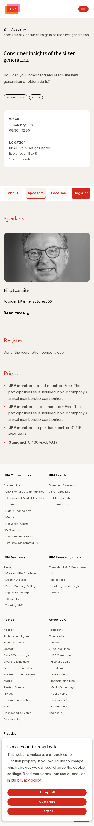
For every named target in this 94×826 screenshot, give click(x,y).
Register (81, 193)
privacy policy (29, 780)
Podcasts (55, 592)
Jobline (54, 642)
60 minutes (12, 598)
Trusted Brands (14, 687)
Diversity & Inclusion (17, 661)
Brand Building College (21, 586)
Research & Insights (17, 699)
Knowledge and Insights (65, 586)
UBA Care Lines (59, 648)
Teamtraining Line (63, 680)
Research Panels (16, 523)
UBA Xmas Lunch (60, 504)
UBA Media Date (60, 498)
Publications (57, 579)
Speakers (36, 193)
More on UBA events (62, 485)
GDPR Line (58, 674)
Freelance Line (60, 661)
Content (10, 504)
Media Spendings (63, 687)
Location (58, 193)
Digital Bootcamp (17, 592)
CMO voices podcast (19, 536)
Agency (9, 629)
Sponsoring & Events (17, 712)
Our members (58, 706)
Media (9, 517)
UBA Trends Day (59, 491)
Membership (57, 636)
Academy (18, 29)
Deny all (47, 811)
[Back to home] (12, 9)
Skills (7, 706)
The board (56, 712)
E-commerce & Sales (18, 668)
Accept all (47, 792)
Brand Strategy (14, 642)
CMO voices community (21, 542)
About (13, 193)
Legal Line (57, 668)
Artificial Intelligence (17, 636)
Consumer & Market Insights (24, 498)
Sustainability (13, 719)
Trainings (10, 566)
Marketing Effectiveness (20, 674)
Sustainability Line (63, 699)
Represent (56, 629)
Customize (47, 801)
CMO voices (12, 529)
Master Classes (15, 579)
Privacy (8, 693)
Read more (14, 313)
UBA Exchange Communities (24, 491)
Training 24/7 (14, 605)
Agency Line (59, 693)
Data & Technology (18, 510)
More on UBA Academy (21, 573)
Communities (13, 485)
